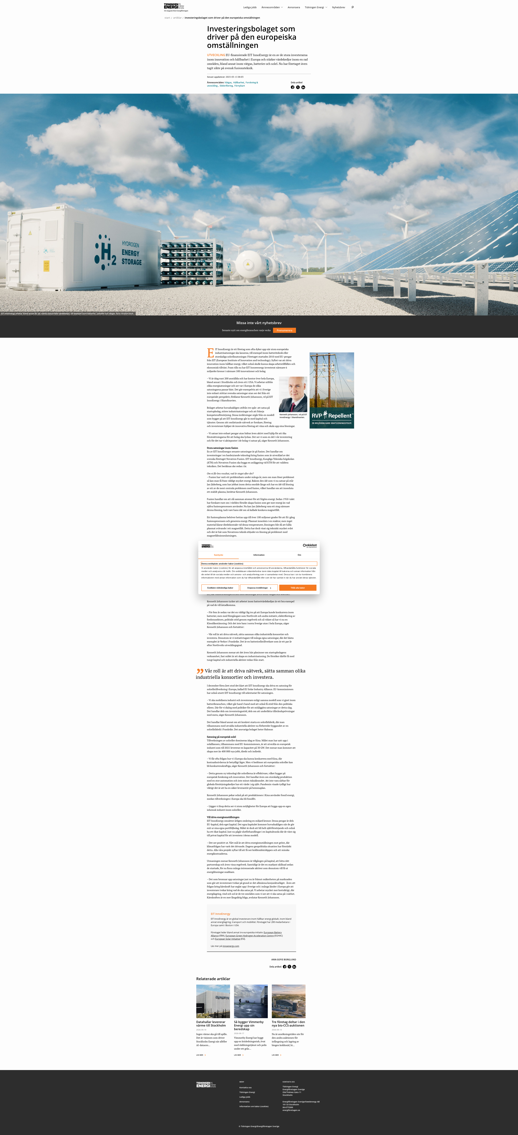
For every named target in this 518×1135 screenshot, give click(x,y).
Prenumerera (284, 330)
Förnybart (239, 85)
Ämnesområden (271, 7)
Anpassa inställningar (257, 588)
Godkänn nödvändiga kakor (220, 588)
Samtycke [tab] (218, 555)
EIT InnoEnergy (218, 918)
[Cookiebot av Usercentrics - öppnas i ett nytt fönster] (305, 546)
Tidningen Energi (315, 7)
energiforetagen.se (291, 1110)
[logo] (176, 7)
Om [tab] (299, 555)
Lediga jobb (250, 7)
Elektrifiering (226, 85)
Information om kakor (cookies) (253, 1106)
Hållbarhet (238, 82)
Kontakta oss (245, 1087)
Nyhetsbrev (338, 7)
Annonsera (294, 7)
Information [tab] (259, 555)
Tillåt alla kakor (298, 588)
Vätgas (228, 82)
